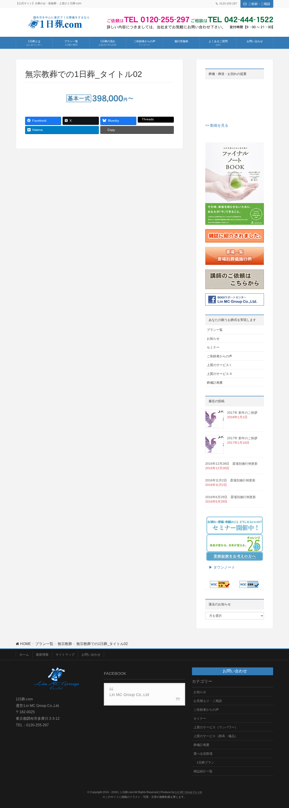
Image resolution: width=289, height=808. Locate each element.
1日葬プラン (205, 762)
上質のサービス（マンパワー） (215, 727)
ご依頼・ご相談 (259, 4)
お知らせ (213, 338)
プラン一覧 (215, 330)
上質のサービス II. (220, 374)
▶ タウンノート (220, 567)
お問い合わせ (91, 654)
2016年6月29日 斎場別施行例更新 (230, 497)
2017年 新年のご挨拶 (242, 412)
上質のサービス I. (219, 365)
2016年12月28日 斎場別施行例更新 (231, 463)
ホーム (24, 654)
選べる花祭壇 (202, 753)
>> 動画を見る (216, 125)
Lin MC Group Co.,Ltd (129, 694)
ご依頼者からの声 (219, 356)
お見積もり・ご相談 (207, 701)
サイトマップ (65, 654)
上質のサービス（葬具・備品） (215, 736)
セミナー (213, 347)
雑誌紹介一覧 (202, 771)
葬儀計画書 (215, 382)
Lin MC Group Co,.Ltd (188, 792)
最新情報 (42, 654)
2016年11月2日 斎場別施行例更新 (230, 480)
